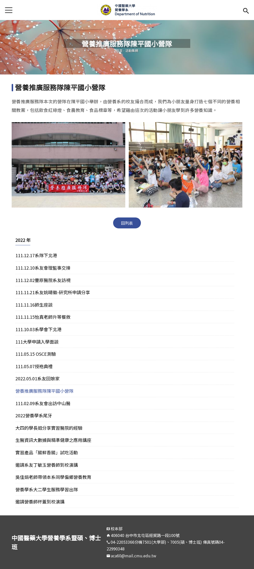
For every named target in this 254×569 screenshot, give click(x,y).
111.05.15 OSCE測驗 (35, 354)
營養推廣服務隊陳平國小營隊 (44, 391)
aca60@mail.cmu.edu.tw (133, 556)
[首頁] (127, 10)
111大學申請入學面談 (37, 341)
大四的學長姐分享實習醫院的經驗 (48, 428)
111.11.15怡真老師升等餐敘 (42, 317)
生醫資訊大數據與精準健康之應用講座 (53, 440)
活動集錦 (131, 50)
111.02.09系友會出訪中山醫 (42, 403)
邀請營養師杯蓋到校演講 (39, 501)
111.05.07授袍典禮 (34, 366)
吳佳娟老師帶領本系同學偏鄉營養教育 (53, 477)
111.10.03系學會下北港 (38, 329)
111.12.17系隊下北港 (36, 255)
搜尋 (246, 10)
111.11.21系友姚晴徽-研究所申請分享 (52, 292)
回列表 (127, 223)
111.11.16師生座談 (34, 304)
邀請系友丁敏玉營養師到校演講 (46, 465)
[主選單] (8, 10)
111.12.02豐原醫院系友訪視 (42, 280)
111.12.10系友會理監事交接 (42, 267)
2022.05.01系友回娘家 (37, 378)
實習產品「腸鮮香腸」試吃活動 (46, 452)
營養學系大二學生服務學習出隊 (46, 489)
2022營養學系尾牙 (33, 415)
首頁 (119, 50)
